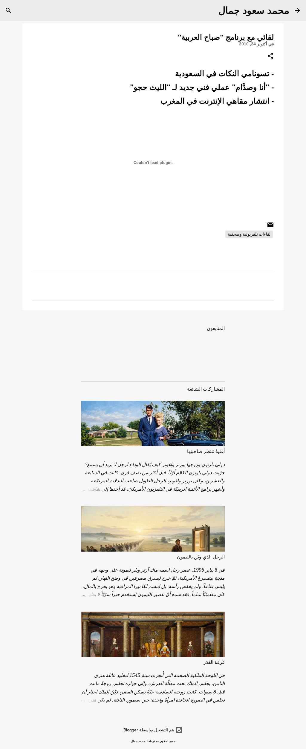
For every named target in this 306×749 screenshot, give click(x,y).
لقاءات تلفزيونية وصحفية (249, 234)
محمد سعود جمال (253, 10)
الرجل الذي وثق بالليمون (201, 556)
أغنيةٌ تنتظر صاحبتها (206, 451)
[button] (270, 56)
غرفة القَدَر (214, 662)
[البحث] (210, 10)
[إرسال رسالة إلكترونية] (270, 227)
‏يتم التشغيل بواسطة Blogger (149, 729)
